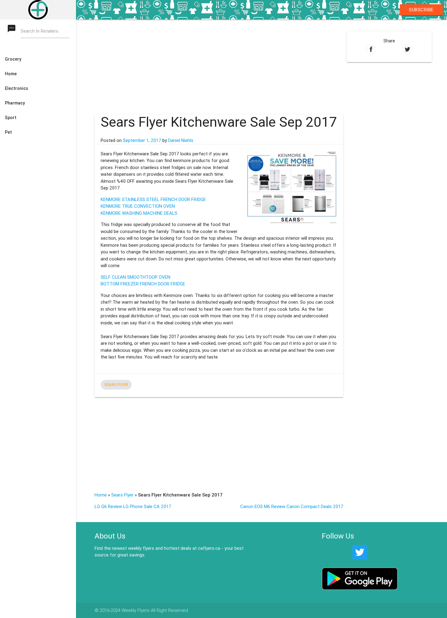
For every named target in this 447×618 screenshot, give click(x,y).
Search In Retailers (39, 31)
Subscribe (421, 9)
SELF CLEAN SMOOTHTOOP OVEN (135, 277)
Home (101, 495)
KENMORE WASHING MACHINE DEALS (139, 213)
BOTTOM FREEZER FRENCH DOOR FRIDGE (143, 284)
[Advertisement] (219, 62)
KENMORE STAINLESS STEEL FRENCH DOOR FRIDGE (153, 199)
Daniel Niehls (180, 140)
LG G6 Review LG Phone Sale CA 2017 (133, 506)
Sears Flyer (116, 384)
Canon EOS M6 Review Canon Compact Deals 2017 (291, 506)
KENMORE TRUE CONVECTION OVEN (138, 206)
